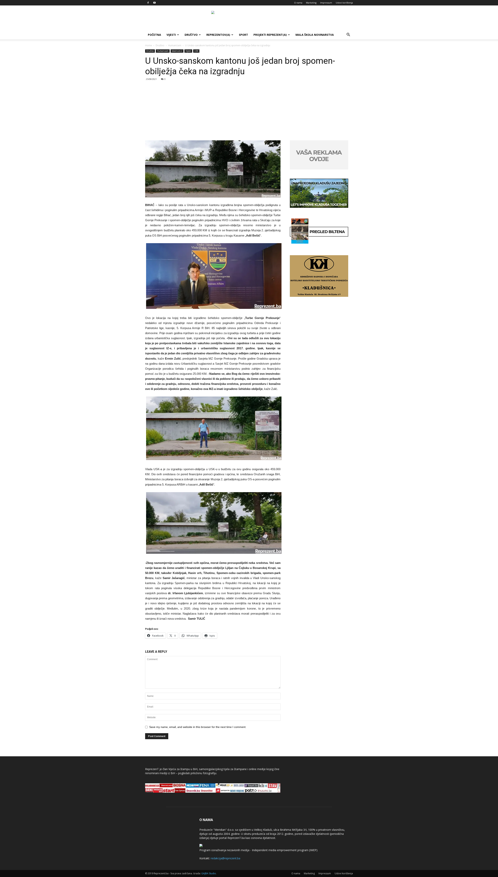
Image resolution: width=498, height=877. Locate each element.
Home (148, 45)
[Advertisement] (249, 111)
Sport (243, 35)
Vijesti (171, 35)
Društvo (191, 35)
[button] (348, 35)
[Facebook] (148, 2)
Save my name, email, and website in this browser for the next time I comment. (197, 727)
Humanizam (174, 45)
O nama (298, 2)
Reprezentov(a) (218, 35)
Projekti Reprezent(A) (270, 35)
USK (196, 51)
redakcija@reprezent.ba (225, 858)
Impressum (326, 2)
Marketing (311, 2)
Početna (154, 35)
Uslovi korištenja (344, 2)
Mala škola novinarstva (314, 35)
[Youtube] (154, 2)
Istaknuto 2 (177, 51)
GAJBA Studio (208, 873)
